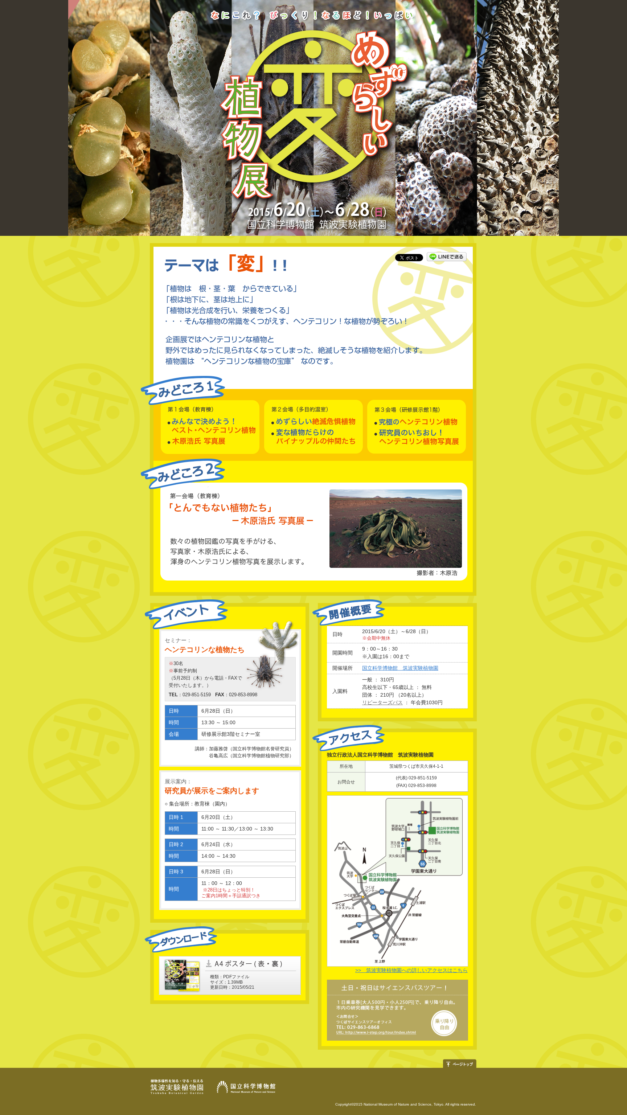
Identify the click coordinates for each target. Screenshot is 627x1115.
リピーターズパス (382, 702)
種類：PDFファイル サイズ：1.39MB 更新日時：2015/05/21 (232, 982)
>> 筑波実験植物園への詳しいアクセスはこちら (411, 970)
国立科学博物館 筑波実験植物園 (400, 668)
